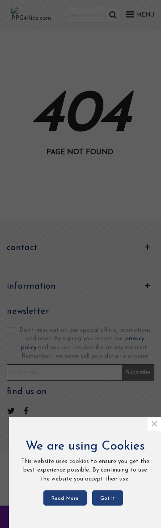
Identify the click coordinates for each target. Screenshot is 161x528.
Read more (65, 498)
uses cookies (72, 461)
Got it (107, 498)
